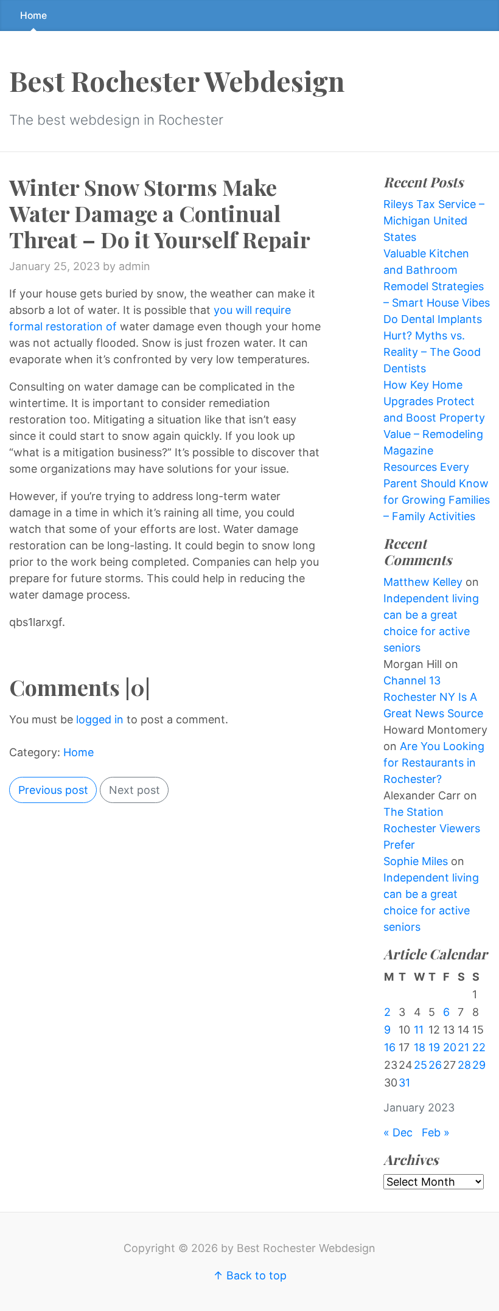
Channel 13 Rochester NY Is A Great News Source (433, 697)
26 (435, 1065)
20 (449, 1047)
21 (463, 1047)
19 (434, 1047)
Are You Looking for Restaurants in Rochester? (433, 762)
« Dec (398, 1132)
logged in (100, 719)
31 (404, 1082)
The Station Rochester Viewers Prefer (431, 828)
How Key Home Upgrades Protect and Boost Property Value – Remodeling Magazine (434, 417)
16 (390, 1047)
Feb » (436, 1132)
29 (479, 1065)
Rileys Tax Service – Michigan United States (433, 220)
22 (479, 1047)
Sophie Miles (415, 861)
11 (419, 1029)
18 (419, 1047)
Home (33, 15)
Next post (134, 790)
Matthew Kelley (422, 582)
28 (464, 1065)
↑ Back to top (250, 1275)
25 (420, 1065)
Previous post (53, 790)
